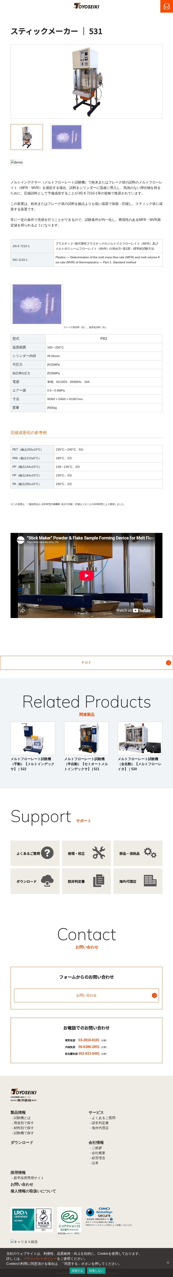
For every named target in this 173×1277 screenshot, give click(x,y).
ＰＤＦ (86, 662)
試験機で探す (24, 1133)
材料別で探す (24, 1128)
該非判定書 (100, 1123)
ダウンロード (22, 1142)
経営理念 (98, 1158)
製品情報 (18, 1112)
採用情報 (18, 1172)
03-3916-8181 (93, 1040)
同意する (77, 1270)
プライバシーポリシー (40, 1258)
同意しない (96, 1270)
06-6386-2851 (93, 1047)
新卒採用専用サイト (29, 1178)
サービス (96, 1112)
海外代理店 (100, 1128)
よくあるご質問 (103, 1118)
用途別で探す (24, 1123)
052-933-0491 (93, 1053)
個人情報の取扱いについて (33, 1191)
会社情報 (96, 1142)
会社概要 (98, 1153)
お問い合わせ (86, 995)
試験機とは (22, 1118)
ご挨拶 (97, 1148)
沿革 (95, 1163)
